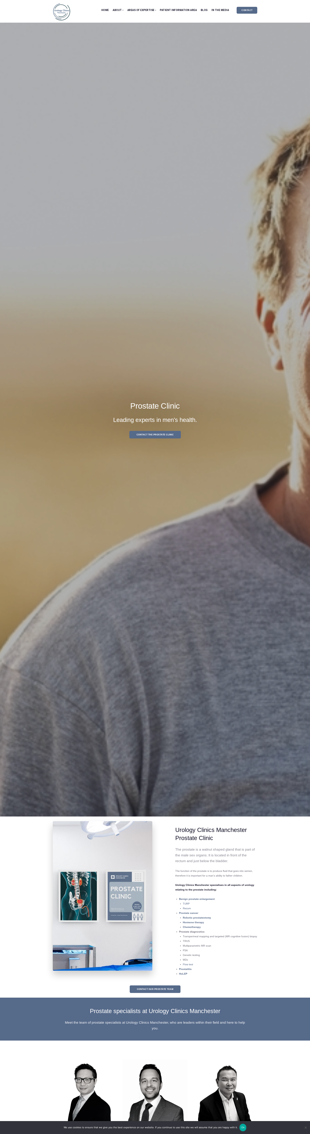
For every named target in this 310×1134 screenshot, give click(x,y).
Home (105, 10)
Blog (204, 10)
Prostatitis (185, 969)
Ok (243, 1127)
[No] (305, 1127)
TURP (186, 903)
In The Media (220, 10)
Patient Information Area (178, 10)
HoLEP (183, 973)
